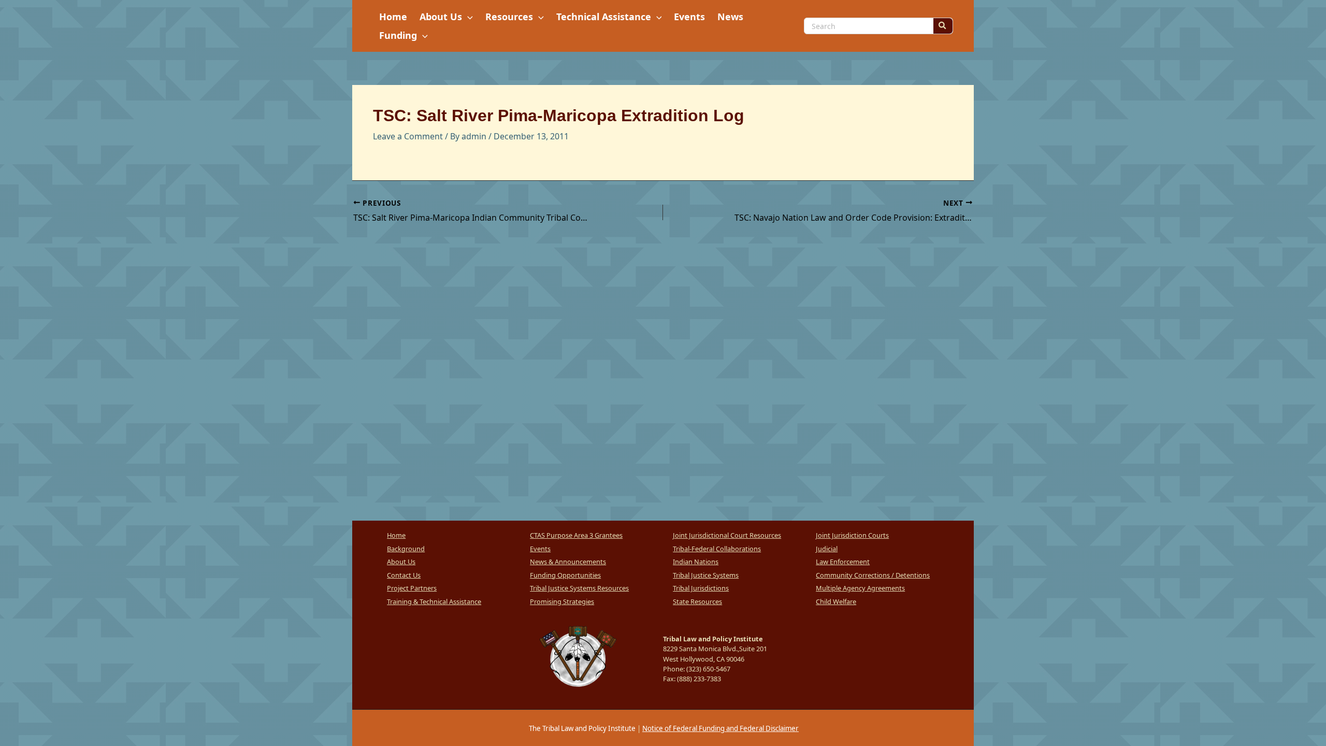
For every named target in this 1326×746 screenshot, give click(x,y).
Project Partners (412, 588)
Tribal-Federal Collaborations (717, 548)
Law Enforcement (843, 561)
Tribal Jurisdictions (701, 588)
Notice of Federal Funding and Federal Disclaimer (720, 728)
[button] (467, 16)
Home (396, 535)
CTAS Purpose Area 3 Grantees (576, 535)
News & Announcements (568, 561)
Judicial (827, 548)
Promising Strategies (562, 601)
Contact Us (404, 575)
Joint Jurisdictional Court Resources (727, 535)
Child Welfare (836, 601)
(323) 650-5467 (708, 668)
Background (406, 548)
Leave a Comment (408, 136)
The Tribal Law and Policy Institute (581, 728)
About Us (401, 561)
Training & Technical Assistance (434, 601)
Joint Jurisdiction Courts (852, 535)
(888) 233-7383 (699, 678)
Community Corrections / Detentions (873, 575)
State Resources (697, 601)
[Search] (942, 26)
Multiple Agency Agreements (860, 588)
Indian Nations (695, 561)
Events (540, 548)
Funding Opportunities (565, 575)
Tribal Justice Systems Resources (579, 588)
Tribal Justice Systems (706, 575)
